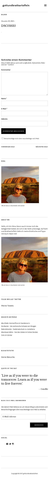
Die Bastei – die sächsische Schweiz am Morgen (18, 326)
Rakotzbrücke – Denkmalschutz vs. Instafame (18, 329)
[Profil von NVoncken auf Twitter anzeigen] (10, 444)
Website (4, 119)
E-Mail (4, 109)
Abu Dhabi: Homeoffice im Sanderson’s (15, 323)
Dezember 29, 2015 (7, 21)
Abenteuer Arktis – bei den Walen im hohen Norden (19, 332)
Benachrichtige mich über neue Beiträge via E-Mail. (21, 138)
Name (4, 99)
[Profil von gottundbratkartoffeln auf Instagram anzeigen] (13, 444)
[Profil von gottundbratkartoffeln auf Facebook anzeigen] (7, 444)
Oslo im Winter (6, 335)
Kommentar (6, 70)
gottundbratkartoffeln (16, 5)
